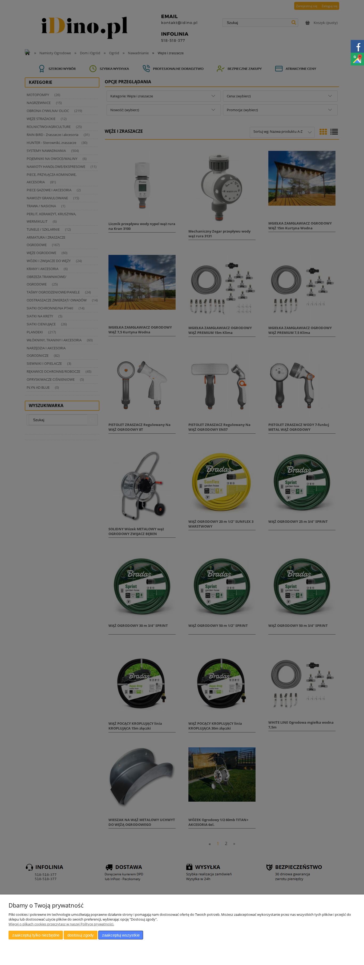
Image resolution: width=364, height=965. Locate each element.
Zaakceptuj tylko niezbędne (35, 935)
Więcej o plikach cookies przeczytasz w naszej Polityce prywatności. (61, 924)
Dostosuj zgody (80, 935)
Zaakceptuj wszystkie (121, 935)
